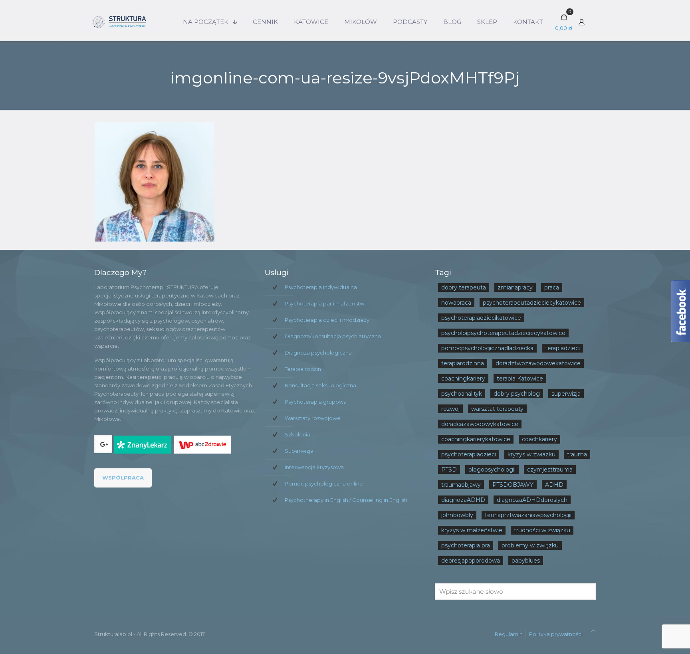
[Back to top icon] (593, 630)
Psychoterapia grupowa (316, 401)
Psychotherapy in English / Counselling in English (346, 500)
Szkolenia (297, 434)
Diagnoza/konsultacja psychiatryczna (333, 336)
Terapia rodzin (303, 369)
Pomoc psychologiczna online (324, 483)
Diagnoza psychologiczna (318, 352)
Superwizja (299, 451)
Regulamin (509, 634)
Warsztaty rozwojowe (313, 418)
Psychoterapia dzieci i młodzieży (327, 320)
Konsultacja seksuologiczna (320, 385)
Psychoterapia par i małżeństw (324, 303)
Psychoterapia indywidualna (321, 287)
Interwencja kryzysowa (314, 467)
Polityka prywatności (556, 634)
